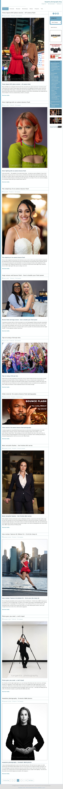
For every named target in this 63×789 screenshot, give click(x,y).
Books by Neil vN (54, 64)
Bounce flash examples (55, 87)
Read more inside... (6, 95)
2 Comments (18, 340)
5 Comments (20, 619)
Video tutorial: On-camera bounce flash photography (19, 394)
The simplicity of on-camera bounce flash (15, 189)
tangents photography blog (53, 1)
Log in (43, 787)
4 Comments (18, 105)
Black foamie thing (54, 67)
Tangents (14, 3)
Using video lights (54, 97)
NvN (27, 787)
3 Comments (20, 15)
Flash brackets (53, 91)
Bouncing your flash (54, 80)
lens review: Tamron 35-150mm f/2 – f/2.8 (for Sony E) (19, 534)
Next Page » (31, 780)
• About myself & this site (54, 63)
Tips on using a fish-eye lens (11, 337)
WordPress (40, 787)
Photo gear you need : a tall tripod (13, 616)
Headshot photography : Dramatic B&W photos (17, 698)
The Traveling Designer (46, 785)
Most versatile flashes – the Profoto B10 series (17, 445)
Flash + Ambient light (54, 77)
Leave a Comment (22, 448)
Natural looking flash (54, 76)
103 (26, 780)
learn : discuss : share (52, 3)
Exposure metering (54, 83)
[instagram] (56, 14)
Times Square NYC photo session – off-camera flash (18, 12)
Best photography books (55, 66)
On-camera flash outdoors (55, 81)
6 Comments (19, 278)
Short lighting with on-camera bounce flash (16, 102)
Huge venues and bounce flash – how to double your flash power (23, 275)
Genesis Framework (33, 787)
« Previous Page (6, 780)
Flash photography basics (55, 96)
